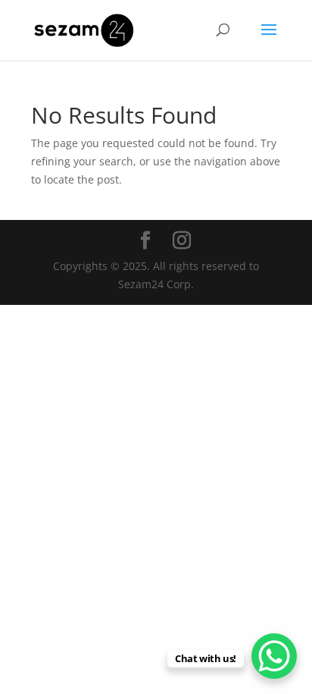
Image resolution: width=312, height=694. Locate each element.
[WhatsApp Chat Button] (274, 656)
